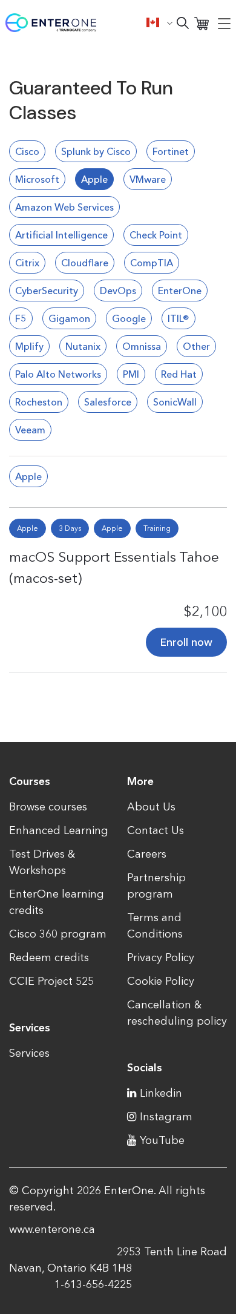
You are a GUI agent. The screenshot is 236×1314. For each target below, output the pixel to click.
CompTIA (151, 263)
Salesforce (107, 402)
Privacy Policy (160, 957)
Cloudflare (84, 263)
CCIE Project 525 (51, 981)
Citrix (27, 263)
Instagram (166, 1116)
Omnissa (141, 346)
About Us (151, 806)
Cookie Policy (160, 981)
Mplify (29, 346)
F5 (21, 318)
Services (29, 1053)
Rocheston (38, 402)
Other (196, 346)
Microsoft (37, 179)
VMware (147, 179)
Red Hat (179, 374)
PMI (131, 374)
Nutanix (82, 346)
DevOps (118, 290)
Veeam (30, 430)
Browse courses (48, 806)
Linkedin (161, 1093)
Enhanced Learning (58, 830)
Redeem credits (49, 957)
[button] (159, 22)
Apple (94, 179)
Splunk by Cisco (96, 151)
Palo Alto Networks (58, 374)
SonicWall (175, 402)
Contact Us (155, 830)
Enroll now (186, 642)
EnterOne (180, 290)
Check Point (155, 235)
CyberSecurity (46, 290)
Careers (146, 854)
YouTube (162, 1140)
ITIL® (178, 318)
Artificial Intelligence (61, 235)
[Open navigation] (224, 23)
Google (129, 318)
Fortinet (170, 151)
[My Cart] (201, 23)
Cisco (27, 151)
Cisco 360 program (58, 934)
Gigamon (69, 318)
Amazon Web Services (64, 207)
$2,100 (205, 611)
